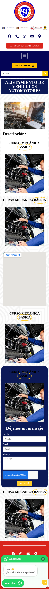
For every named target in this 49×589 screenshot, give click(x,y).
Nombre (6, 434)
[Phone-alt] (17, 36)
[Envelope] (32, 36)
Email (5, 444)
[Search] (45, 73)
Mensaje (6, 454)
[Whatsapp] (24, 36)
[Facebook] (9, 36)
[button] (24, 56)
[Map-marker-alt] (39, 36)
